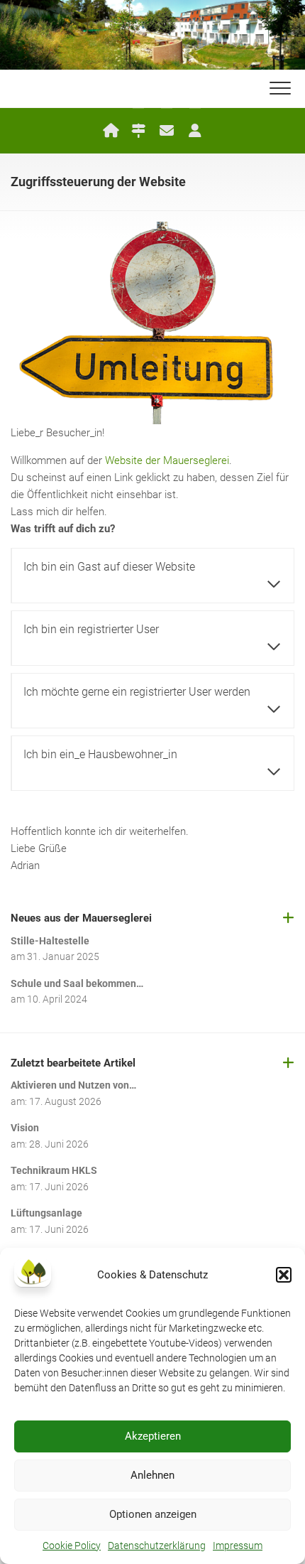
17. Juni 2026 (59, 1186)
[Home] (110, 131)
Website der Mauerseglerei (167, 460)
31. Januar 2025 (63, 956)
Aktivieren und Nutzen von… (73, 1085)
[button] (284, 1275)
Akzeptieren (153, 1436)
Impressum (237, 1545)
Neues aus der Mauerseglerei (81, 918)
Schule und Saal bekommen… (77, 983)
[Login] (195, 131)
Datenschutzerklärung (157, 1545)
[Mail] (166, 131)
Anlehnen (152, 1475)
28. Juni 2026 (59, 1144)
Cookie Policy (72, 1545)
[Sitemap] (138, 131)
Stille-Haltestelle (50, 941)
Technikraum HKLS (54, 1170)
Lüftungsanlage (46, 1213)
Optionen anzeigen (152, 1514)
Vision (25, 1127)
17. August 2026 (65, 1101)
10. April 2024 (57, 999)
